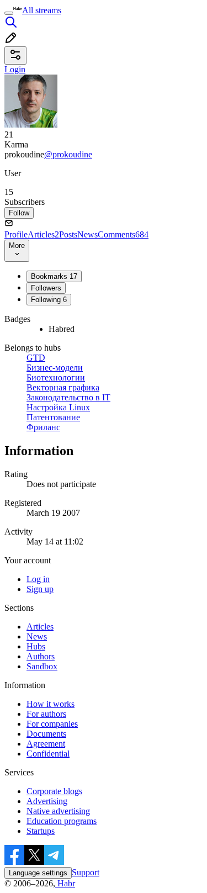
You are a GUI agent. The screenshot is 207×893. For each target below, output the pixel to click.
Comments (123, 234)
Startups (40, 831)
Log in (38, 579)
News (87, 234)
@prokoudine (68, 154)
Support (85, 872)
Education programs (61, 821)
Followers (46, 288)
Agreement (45, 743)
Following (49, 299)
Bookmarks (54, 276)
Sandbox (41, 666)
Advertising (46, 801)
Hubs (35, 646)
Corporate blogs (54, 791)
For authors (46, 713)
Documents (46, 733)
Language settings (38, 873)
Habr (65, 883)
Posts (68, 234)
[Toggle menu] (8, 13)
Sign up (40, 589)
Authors (40, 656)
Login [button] (14, 69)
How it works (50, 704)
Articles (43, 234)
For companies (52, 723)
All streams (41, 10)
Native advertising (58, 811)
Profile (16, 234)
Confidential (48, 753)
